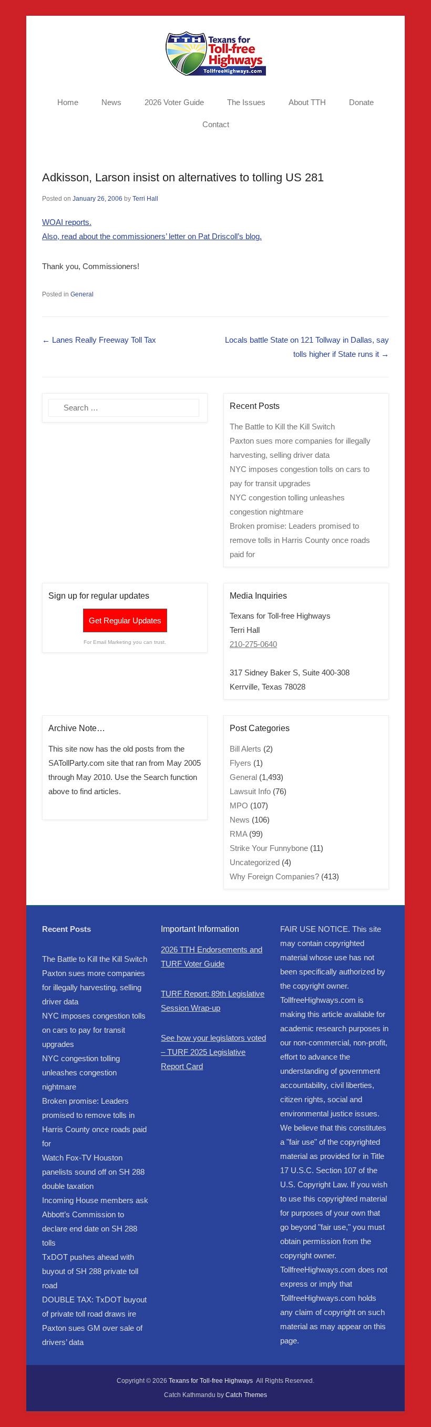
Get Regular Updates (125, 620)
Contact (215, 124)
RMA (238, 833)
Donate (361, 102)
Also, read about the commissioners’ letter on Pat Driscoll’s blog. (152, 236)
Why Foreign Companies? (274, 876)
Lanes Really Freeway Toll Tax (99, 339)
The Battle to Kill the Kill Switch (282, 426)
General (82, 294)
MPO (239, 805)
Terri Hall (145, 198)
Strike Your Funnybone (269, 848)
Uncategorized (255, 862)
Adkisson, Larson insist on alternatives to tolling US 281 (183, 177)
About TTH (307, 102)
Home (67, 102)
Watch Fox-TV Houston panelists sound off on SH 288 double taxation (93, 1171)
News (111, 102)
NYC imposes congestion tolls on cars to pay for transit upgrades (94, 1030)
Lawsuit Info (250, 791)
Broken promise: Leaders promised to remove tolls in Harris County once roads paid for (300, 540)
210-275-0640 (253, 644)
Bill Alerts (245, 748)
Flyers (240, 762)
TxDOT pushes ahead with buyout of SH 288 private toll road (90, 1271)
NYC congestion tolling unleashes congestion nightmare (81, 1072)
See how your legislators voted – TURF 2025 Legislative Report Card (213, 1052)
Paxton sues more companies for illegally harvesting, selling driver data (93, 987)
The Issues (246, 102)
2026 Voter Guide (174, 102)
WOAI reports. (66, 222)
